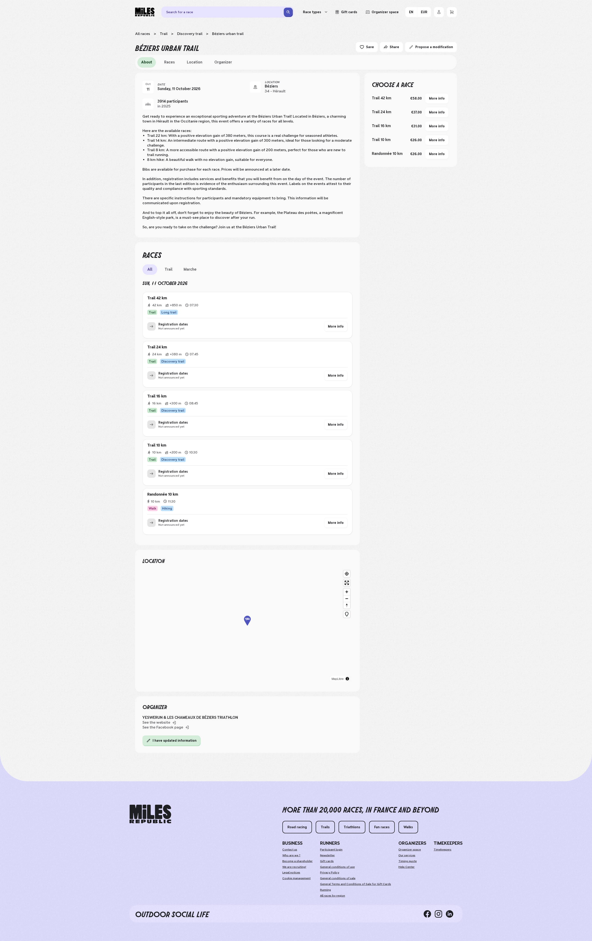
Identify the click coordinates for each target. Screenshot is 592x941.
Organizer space (409, 849)
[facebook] (429, 913)
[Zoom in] (346, 591)
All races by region (332, 895)
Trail (163, 33)
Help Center (406, 867)
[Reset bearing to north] (346, 605)
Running (325, 889)
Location (194, 62)
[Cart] (452, 12)
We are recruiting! (294, 867)
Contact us (289, 849)
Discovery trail (189, 33)
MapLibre (338, 679)
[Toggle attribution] (347, 679)
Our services (406, 855)
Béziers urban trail (228, 33)
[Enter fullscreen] (346, 582)
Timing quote (407, 861)
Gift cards (327, 861)
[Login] (439, 12)
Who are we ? (291, 855)
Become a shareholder (297, 861)
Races (169, 62)
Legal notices (291, 872)
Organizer (223, 62)
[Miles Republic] (144, 12)
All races (142, 33)
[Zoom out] (346, 598)
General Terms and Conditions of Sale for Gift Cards (355, 884)
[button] (247, 626)
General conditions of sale (337, 878)
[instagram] (440, 913)
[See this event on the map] (255, 87)
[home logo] (150, 814)
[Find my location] (346, 573)
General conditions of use (337, 867)
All (149, 269)
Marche (190, 269)
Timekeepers (442, 849)
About (146, 62)
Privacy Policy (329, 872)
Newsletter (327, 855)
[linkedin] (451, 913)
